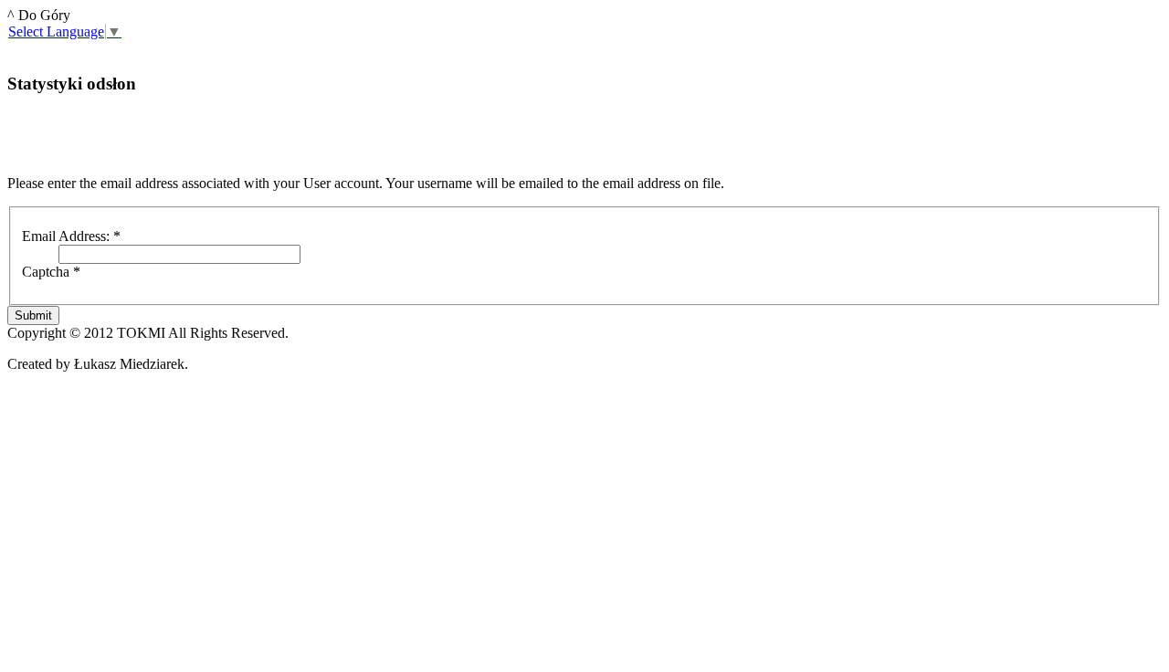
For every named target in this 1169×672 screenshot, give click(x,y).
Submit (33, 315)
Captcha (51, 271)
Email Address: (71, 236)
